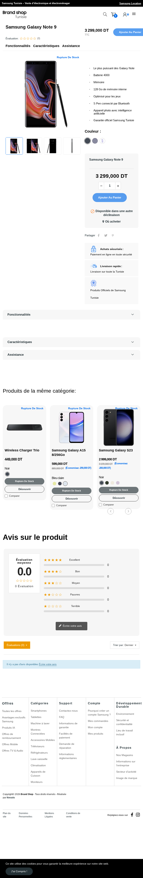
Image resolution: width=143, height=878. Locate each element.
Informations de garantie (68, 725)
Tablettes (36, 717)
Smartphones (39, 710)
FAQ (61, 717)
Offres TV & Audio (12, 750)
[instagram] (138, 815)
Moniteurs (36, 781)
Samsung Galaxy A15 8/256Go (69, 452)
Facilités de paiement (65, 735)
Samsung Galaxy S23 (116, 450)
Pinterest (112, 235)
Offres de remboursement (11, 736)
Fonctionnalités (18, 46)
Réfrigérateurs (39, 752)
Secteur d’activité (126, 771)
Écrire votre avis (72, 625)
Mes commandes (98, 720)
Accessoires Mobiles (43, 739)
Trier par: (118, 645)
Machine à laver (40, 723)
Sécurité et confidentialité (124, 722)
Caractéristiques (46, 46)
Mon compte (95, 727)
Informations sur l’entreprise (125, 763)
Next (128, 511)
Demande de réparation (66, 745)
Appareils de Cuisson (38, 773)
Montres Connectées (38, 731)
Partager (98, 235)
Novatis (11, 797)
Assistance (71, 46)
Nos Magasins (124, 755)
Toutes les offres (11, 711)
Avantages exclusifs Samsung (13, 719)
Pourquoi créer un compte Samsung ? (99, 712)
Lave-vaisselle (39, 759)
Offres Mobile (10, 744)
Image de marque (126, 778)
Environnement (125, 713)
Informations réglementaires (68, 756)
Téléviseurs (37, 746)
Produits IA (8, 727)
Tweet (105, 235)
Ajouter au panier (109, 197)
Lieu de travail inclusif (124, 732)
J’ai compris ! (19, 871)
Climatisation (38, 765)
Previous (110, 511)
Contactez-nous (68, 710)
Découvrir (24, 489)
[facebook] (132, 815)
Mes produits (95, 733)
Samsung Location (130, 3)
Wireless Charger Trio (22, 450)
